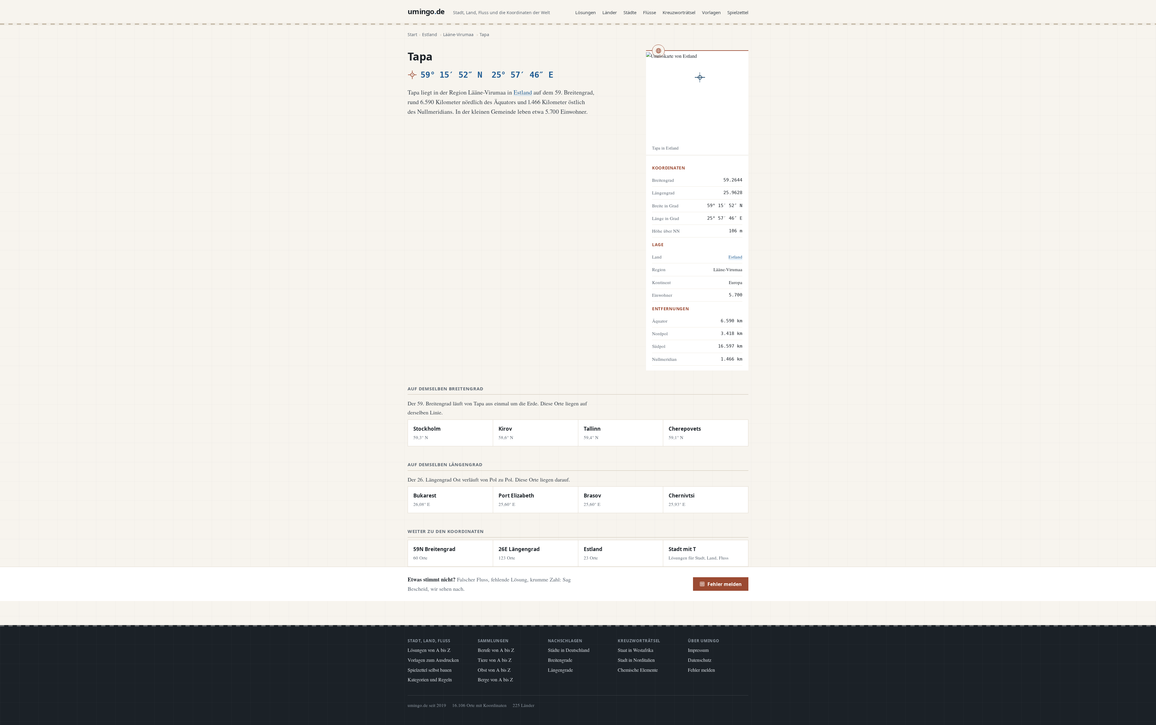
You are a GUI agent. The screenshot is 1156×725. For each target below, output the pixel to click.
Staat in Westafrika (635, 650)
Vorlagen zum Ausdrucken (433, 660)
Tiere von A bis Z (494, 660)
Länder (609, 12)
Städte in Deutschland (568, 650)
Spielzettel (737, 12)
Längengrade (560, 670)
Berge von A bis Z (495, 679)
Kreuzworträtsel (679, 12)
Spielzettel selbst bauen (430, 670)
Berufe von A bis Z (496, 650)
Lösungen (585, 12)
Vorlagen (711, 12)
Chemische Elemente (638, 670)
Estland (429, 34)
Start (412, 34)
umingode (426, 11)
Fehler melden (724, 584)
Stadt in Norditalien (636, 660)
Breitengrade (560, 660)
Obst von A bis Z (494, 670)
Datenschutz (699, 660)
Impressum (698, 650)
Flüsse (649, 12)
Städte (629, 12)
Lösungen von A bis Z (429, 650)
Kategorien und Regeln (430, 679)
